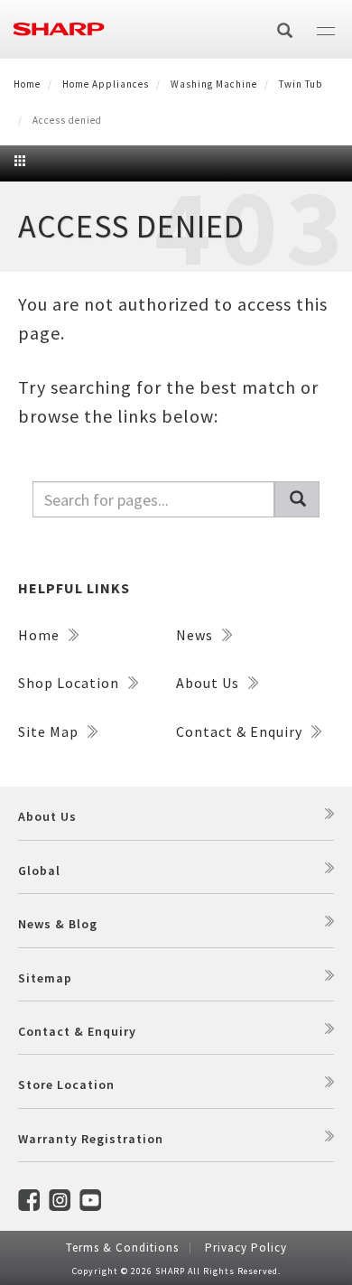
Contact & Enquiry (241, 731)
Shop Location (70, 683)
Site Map (50, 731)
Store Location (66, 1084)
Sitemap (45, 978)
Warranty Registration (90, 1139)
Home (27, 84)
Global (39, 870)
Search (297, 499)
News (196, 635)
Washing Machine (214, 84)
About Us (209, 683)
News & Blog (57, 924)
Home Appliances (105, 84)
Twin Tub (300, 84)
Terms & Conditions (122, 1247)
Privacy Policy (246, 1247)
